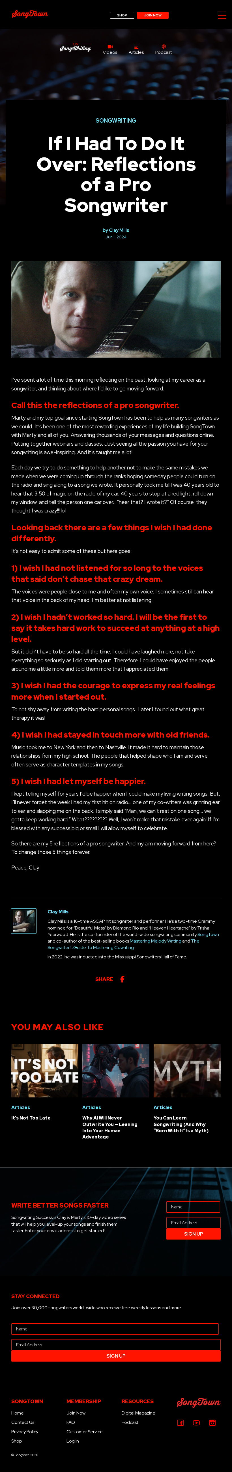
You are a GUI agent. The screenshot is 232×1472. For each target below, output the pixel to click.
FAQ (70, 1422)
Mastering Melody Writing (155, 941)
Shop (16, 1441)
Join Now (75, 1413)
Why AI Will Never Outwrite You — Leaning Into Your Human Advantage (110, 1127)
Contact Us (22, 1422)
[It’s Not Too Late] (44, 1070)
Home (17, 1413)
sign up (193, 1234)
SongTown (208, 934)
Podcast (130, 1422)
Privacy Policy (24, 1432)
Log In (72, 1441)
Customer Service (84, 1432)
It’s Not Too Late (31, 1118)
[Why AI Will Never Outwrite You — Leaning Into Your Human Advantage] (115, 1070)
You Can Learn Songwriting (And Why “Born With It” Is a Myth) (181, 1124)
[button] (222, 16)
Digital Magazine (138, 1413)
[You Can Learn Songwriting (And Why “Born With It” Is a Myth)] (187, 1070)
